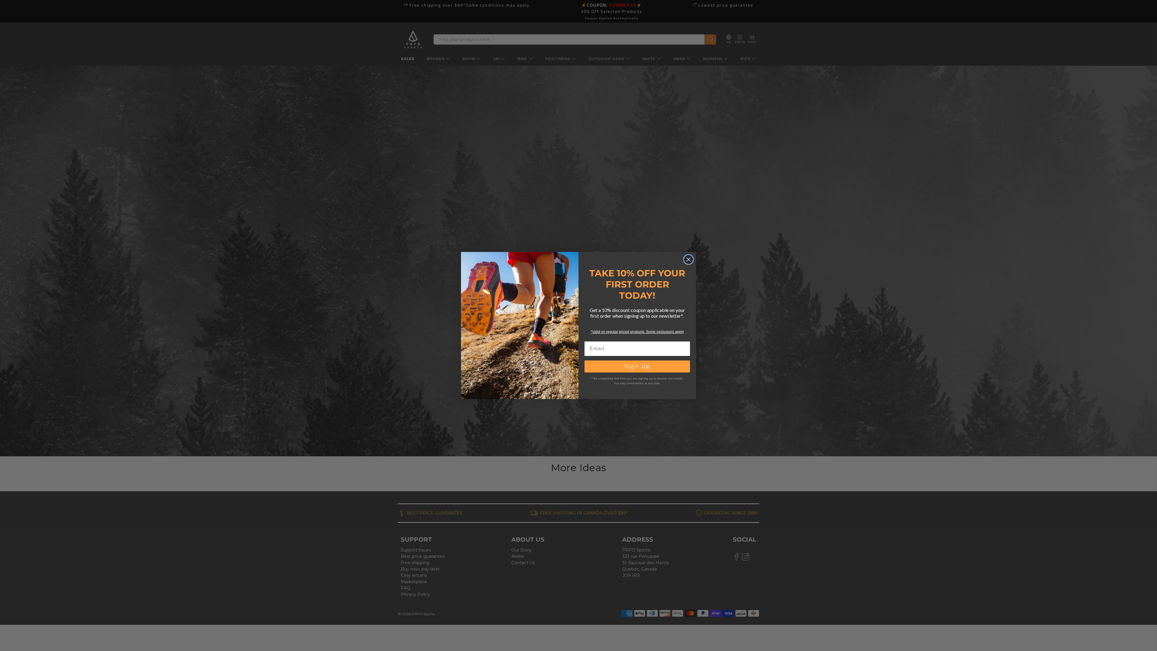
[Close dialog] (688, 259)
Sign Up (637, 366)
